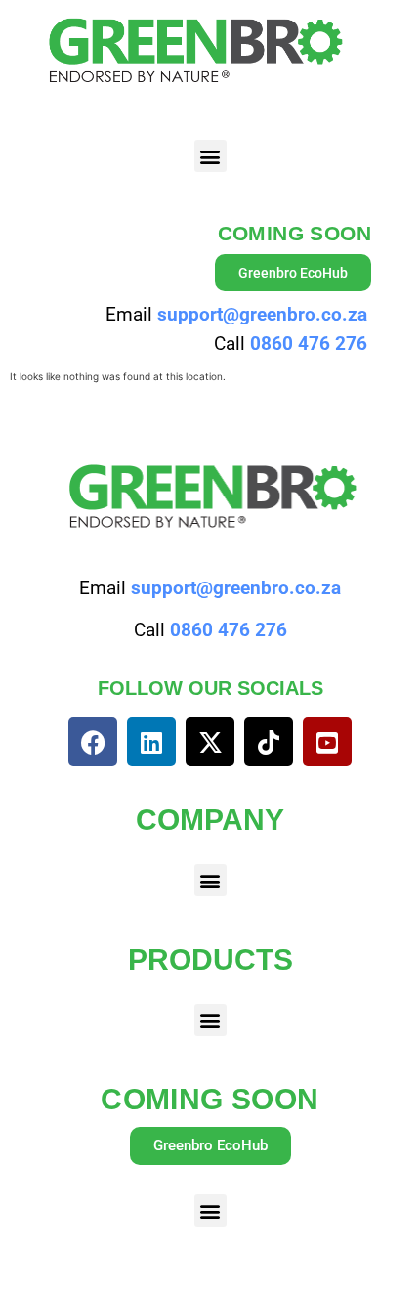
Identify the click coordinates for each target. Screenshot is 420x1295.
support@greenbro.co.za (262, 314)
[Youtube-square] (327, 741)
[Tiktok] (268, 741)
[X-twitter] (210, 741)
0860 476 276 (308, 343)
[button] (210, 156)
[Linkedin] (151, 741)
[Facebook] (92, 741)
